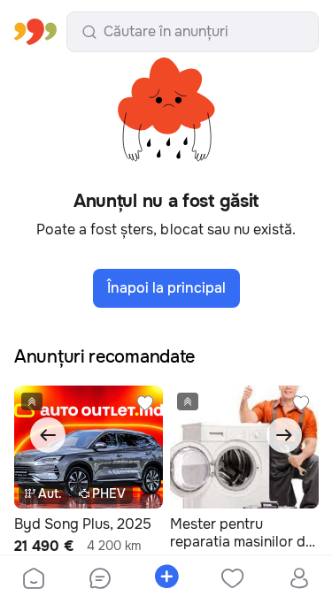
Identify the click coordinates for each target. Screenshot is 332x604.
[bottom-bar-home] (33, 580)
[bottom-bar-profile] (299, 580)
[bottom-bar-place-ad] (166, 580)
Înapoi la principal (166, 288)
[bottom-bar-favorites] (232, 580)
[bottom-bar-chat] (99, 580)
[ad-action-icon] (145, 403)
